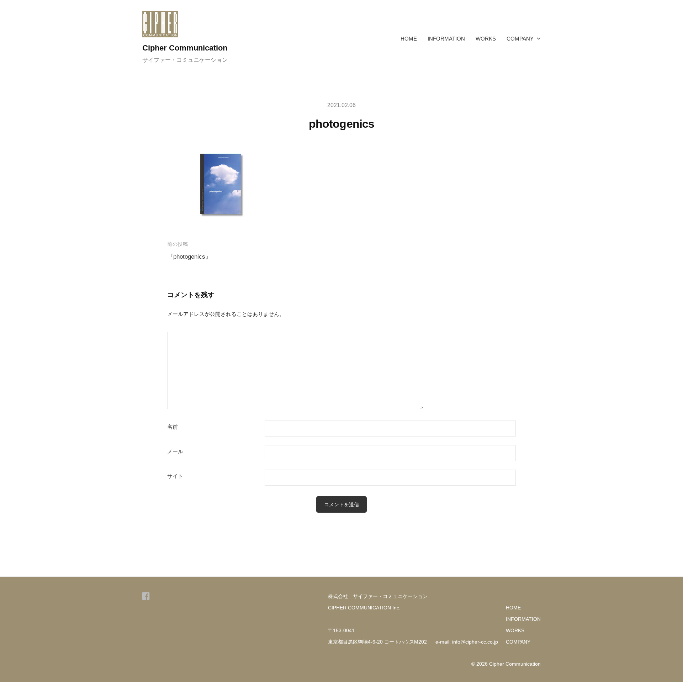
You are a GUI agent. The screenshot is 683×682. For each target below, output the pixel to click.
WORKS (486, 39)
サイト (175, 476)
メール (175, 451)
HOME (409, 39)
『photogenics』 (189, 256)
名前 (172, 427)
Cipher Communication (184, 47)
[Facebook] (146, 596)
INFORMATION (446, 39)
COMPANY (520, 39)
